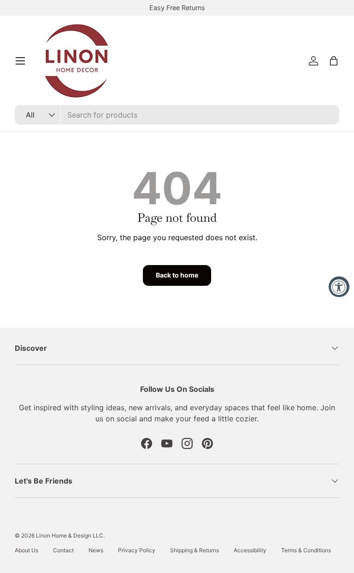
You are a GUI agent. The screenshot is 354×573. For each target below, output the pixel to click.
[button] (334, 61)
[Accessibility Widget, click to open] (339, 286)
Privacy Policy (136, 550)
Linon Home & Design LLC (69, 535)
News (95, 550)
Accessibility (250, 550)
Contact (63, 550)
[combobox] (177, 114)
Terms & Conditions (306, 550)
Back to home (177, 275)
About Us (26, 550)
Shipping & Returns (194, 550)
